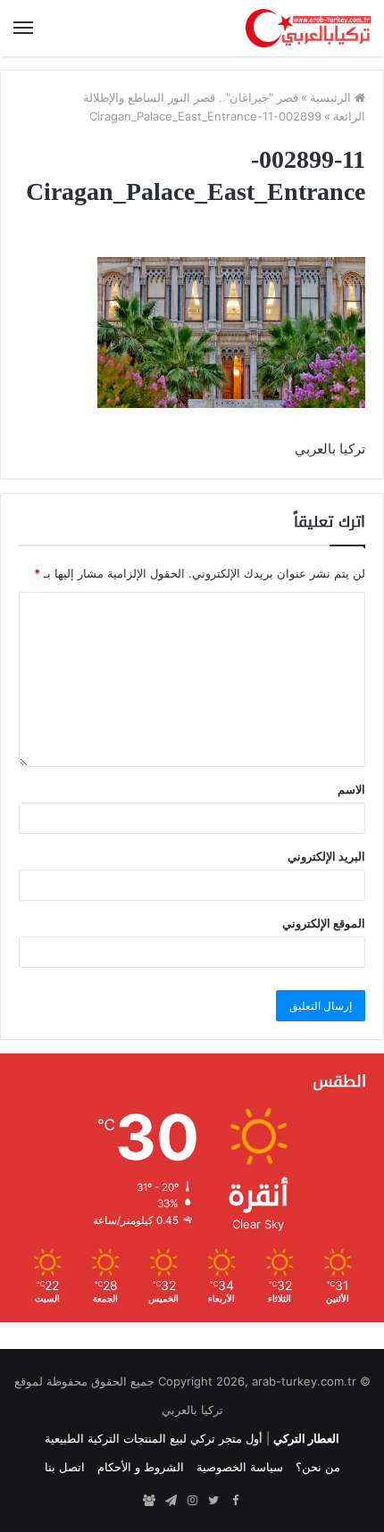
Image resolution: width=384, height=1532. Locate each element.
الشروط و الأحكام (140, 1467)
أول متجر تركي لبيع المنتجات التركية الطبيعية (154, 1438)
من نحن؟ (318, 1467)
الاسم (351, 789)
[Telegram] (170, 1500)
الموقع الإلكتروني (323, 923)
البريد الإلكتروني (326, 856)
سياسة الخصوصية (239, 1467)
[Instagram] (192, 1500)
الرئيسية (332, 97)
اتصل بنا (65, 1467)
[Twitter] (213, 1500)
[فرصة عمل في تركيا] (149, 1500)
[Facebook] (235, 1500)
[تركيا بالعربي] (308, 28)
